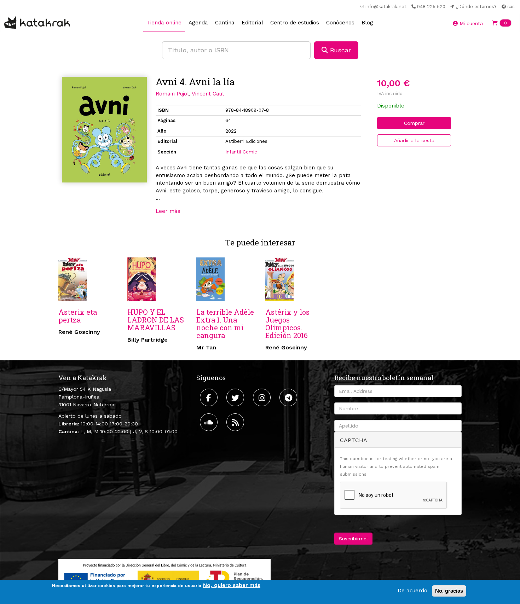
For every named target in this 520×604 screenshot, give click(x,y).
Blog (367, 22)
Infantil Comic (241, 152)
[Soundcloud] (209, 422)
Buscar (339, 50)
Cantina (225, 22)
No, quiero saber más (231, 585)
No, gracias (449, 591)
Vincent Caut (208, 94)
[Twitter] (236, 397)
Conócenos (340, 22)
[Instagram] (262, 397)
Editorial (252, 22)
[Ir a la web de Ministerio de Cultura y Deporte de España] (164, 577)
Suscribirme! (353, 538)
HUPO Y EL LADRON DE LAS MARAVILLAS (155, 319)
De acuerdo (412, 590)
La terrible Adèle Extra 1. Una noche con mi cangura (225, 323)
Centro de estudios (294, 22)
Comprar (414, 123)
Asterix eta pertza (77, 315)
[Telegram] (289, 397)
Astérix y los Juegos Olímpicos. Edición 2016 (287, 323)
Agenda (198, 22)
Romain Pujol (172, 94)
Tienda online (164, 22)
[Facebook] (209, 397)
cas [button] (510, 6)
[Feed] (236, 422)
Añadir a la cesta (414, 140)
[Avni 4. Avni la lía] (104, 130)
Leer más (168, 211)
